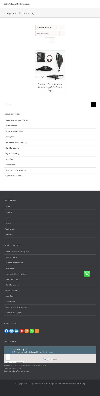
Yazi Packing (81, 384)
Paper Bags (9, 159)
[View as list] (52, 40)
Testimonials (9, 229)
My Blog (8, 223)
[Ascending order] (61, 27)
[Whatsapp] (32, 331)
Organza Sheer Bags (12, 153)
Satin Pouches (10, 165)
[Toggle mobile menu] (95, 4)
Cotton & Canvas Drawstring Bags (17, 120)
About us (8, 212)
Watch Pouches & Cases (13, 176)
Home (7, 207)
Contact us (9, 234)
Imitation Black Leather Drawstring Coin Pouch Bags (50, 87)
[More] (37, 331)
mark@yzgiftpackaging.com (19, 371)
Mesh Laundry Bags (12, 279)
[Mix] (26, 331)
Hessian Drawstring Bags (14, 131)
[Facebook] (6, 331)
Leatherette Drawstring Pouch (16, 142)
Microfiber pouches (12, 148)
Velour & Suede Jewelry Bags (15, 170)
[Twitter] (11, 331)
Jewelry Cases (10, 137)
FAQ (7, 218)
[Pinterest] (21, 331)
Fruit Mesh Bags (11, 126)
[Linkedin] (16, 331)
